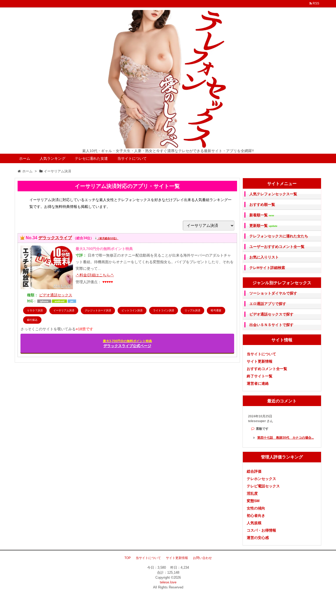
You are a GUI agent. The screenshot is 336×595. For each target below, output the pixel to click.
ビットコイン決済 (132, 310)
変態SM (253, 501)
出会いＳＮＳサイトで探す (271, 325)
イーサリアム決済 (63, 310)
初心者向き (256, 515)
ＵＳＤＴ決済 (35, 310)
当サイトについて (132, 158)
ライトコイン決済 (163, 310)
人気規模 (254, 523)
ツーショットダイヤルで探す (273, 293)
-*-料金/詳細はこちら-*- (95, 275)
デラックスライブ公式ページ (127, 343)
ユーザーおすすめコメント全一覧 (276, 246)
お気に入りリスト (264, 257)
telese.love (168, 582)
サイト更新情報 (259, 361)
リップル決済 (192, 310)
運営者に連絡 (258, 383)
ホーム (24, 158)
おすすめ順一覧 (262, 204)
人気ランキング (52, 158)
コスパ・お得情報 (261, 530)
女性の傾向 (256, 508)
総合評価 (254, 471)
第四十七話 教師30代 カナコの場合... (285, 437)
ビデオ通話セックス (55, 295)
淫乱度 (252, 493)
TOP (127, 558)
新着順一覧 (261, 215)
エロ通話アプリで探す (267, 304)
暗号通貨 (216, 310)
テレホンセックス (261, 479)
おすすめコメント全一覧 (267, 369)
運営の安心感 (258, 538)
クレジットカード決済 (98, 310)
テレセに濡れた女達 (91, 158)
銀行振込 (32, 319)
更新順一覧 (263, 226)
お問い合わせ (202, 558)
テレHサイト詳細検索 (267, 267)
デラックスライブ (55, 238)
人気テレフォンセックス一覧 (273, 194)
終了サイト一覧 (259, 376)
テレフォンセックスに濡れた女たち (278, 236)
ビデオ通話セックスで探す (271, 314)
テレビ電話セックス (263, 486)
